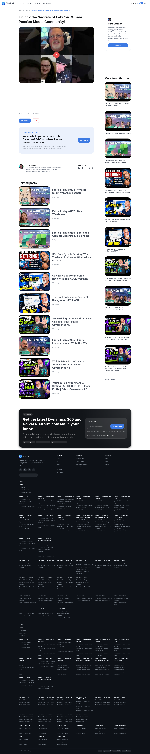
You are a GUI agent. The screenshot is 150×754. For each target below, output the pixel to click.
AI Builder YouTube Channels (46, 598)
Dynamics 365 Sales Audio (26, 685)
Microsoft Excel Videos (120, 702)
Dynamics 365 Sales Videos (26, 682)
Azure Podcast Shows (25, 492)
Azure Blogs (22, 487)
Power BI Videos (23, 742)
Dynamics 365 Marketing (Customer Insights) (84, 516)
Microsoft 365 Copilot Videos (46, 702)
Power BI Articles (23, 739)
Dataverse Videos (80, 731)
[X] (89, 168)
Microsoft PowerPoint (65, 577)
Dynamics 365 (23, 496)
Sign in (133, 3)
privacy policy (110, 435)
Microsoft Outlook (45, 577)
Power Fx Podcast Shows (45, 615)
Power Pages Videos (62, 742)
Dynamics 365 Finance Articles (46, 661)
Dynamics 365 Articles (25, 642)
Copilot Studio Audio (62, 733)
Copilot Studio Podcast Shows (65, 602)
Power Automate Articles (120, 728)
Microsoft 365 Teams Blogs (102, 563)
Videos (59, 467)
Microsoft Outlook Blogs (44, 580)
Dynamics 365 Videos (25, 644)
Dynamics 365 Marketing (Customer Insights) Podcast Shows (83, 533)
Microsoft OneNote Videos (26, 719)
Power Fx (41, 608)
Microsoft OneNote (26, 577)
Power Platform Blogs (24, 595)
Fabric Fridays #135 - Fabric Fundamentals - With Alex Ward (115, 309)
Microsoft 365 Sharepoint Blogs (84, 564)
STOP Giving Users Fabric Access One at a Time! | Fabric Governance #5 (72, 321)
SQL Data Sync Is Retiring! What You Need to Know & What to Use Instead (71, 257)
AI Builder (41, 593)
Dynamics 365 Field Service (25, 516)
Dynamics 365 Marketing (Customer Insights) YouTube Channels (83, 526)
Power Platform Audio (25, 733)
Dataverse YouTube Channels (84, 598)
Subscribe (118, 426)
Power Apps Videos (100, 731)
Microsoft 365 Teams (102, 560)
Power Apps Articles (100, 728)
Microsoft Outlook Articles (45, 716)
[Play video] (56, 55)
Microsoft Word (81, 577)
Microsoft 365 (24, 560)
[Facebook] (82, 168)
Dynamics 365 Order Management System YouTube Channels (103, 526)
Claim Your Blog (80, 461)
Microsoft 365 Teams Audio (102, 704)
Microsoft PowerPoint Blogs (64, 580)
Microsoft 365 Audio (24, 704)
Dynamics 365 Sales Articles (26, 680)
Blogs (29, 3)
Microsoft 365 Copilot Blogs (45, 563)
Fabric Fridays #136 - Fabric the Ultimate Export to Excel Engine (115, 162)
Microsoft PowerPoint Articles (65, 716)
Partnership (47, 3)
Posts (20, 3)
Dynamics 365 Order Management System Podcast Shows (103, 533)
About (106, 458)
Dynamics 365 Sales (25, 538)
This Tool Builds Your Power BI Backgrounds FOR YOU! (115, 250)
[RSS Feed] (33, 469)
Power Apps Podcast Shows (102, 600)
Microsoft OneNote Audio (25, 721)
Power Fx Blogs (42, 611)
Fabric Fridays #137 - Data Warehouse (118, 133)
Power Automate (120, 593)
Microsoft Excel (119, 560)
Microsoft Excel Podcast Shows (122, 570)
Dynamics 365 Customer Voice (122, 497)
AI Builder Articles (42, 728)
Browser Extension (81, 464)
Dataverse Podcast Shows (83, 600)
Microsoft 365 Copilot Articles (46, 700)
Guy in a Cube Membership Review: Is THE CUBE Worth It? (117, 220)
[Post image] (34, 196)
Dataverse (79, 593)
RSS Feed (60, 472)
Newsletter (79, 467)
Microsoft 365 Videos (24, 702)
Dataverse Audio (80, 733)
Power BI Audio (23, 744)
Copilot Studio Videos (62, 731)
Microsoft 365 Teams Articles (103, 700)
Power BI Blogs (23, 611)
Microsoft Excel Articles (120, 700)
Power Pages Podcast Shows (65, 618)
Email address (91, 421)
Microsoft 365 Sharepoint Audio (84, 710)
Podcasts (59, 469)
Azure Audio (22, 635)
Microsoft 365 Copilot (46, 560)
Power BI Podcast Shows (25, 615)
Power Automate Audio (120, 733)
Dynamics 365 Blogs (24, 499)
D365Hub (10, 3)
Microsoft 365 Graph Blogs (64, 563)
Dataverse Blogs (80, 595)
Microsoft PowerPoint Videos (64, 719)
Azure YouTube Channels (26, 490)
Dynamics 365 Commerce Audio (65, 651)
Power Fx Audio (42, 744)
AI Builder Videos (42, 731)
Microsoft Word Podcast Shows (84, 586)
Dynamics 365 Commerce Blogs (65, 499)
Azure (21, 484)
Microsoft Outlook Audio (44, 721)
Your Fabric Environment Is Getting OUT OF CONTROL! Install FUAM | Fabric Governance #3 (71, 386)
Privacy (107, 464)
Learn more (24, 120)
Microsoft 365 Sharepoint (81, 561)
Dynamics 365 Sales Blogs (26, 541)
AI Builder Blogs (42, 595)
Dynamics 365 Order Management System (102, 516)
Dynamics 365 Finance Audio (46, 666)
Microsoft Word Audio (82, 721)
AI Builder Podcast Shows (45, 600)
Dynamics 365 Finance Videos (46, 663)
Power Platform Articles (25, 728)
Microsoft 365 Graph (64, 560)
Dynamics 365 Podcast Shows (27, 506)
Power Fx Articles (42, 739)
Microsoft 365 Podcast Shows (27, 570)
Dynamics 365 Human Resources (64, 516)
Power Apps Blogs (100, 595)
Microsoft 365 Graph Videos (64, 702)
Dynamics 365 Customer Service (103, 497)
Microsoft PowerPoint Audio (64, 721)
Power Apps (99, 593)
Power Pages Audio (62, 744)
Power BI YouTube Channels (26, 613)
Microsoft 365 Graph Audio (64, 704)
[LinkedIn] (79, 168)
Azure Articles (22, 630)
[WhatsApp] (92, 168)
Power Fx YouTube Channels (45, 613)
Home (20, 10)
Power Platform (24, 593)
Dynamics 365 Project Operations (121, 516)
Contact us (84, 140)
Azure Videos (22, 633)
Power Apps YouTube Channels (103, 598)
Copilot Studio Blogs (62, 595)
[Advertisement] (56, 99)
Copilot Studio (62, 593)
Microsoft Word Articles (82, 716)
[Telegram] (86, 168)
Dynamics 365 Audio (24, 647)
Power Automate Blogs (120, 595)
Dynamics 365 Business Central (46, 497)
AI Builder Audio (42, 733)
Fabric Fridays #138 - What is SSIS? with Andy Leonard (117, 105)
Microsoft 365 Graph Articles (64, 700)
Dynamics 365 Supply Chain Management (45, 539)
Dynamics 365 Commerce (65, 496)
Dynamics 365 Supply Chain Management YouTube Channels (45, 549)
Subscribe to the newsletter (29, 475)
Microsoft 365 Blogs (24, 563)
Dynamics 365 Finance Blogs (45, 518)
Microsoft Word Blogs (81, 580)
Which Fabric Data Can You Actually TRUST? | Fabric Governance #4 (68, 364)
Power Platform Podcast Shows (27, 602)
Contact (38, 3)
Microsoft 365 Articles (25, 700)
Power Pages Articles (62, 739)
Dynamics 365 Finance (45, 515)
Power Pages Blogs (62, 611)
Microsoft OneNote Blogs (25, 580)
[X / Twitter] (20, 469)
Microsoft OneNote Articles (26, 716)
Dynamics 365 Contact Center (84, 497)
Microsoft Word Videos (82, 719)
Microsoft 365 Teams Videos (102, 702)
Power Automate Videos (120, 731)
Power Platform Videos (25, 731)
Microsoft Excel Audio (119, 704)
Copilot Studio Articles (63, 728)
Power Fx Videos (42, 742)
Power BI (22, 608)
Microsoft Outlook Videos (44, 719)
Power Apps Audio (100, 733)
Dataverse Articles (81, 728)
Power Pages (61, 608)
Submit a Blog (80, 458)
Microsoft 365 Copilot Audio (45, 704)
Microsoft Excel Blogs (119, 563)
